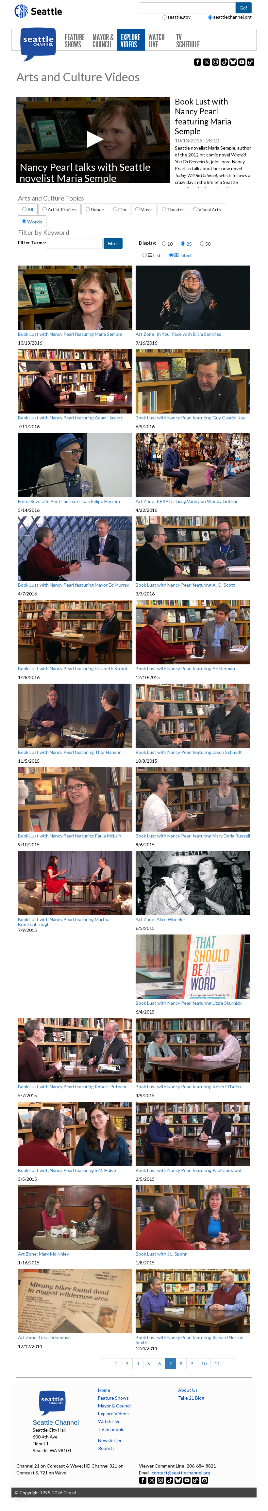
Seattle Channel (56, 1422)
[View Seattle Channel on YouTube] (187, 1479)
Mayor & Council (103, 41)
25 (189, 244)
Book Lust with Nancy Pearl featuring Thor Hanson (70, 752)
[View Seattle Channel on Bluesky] (178, 1479)
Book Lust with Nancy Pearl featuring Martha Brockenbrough (63, 922)
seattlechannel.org (232, 17)
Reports (106, 1448)
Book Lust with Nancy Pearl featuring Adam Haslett (70, 417)
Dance (97, 209)
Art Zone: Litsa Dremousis (45, 1337)
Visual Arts (209, 209)
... (105, 1363)
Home (104, 1390)
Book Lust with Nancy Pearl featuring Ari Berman (185, 668)
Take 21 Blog (191, 1398)
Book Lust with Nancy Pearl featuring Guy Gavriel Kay (190, 417)
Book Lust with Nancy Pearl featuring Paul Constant (189, 1170)
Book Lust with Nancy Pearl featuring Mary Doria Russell (193, 835)
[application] (93, 140)
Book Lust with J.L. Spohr (161, 1254)
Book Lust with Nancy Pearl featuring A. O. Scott (185, 585)
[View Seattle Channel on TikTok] (169, 1479)
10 (170, 244)
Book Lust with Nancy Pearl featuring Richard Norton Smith (189, 1340)
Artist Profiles (62, 209)
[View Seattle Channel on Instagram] (161, 1479)
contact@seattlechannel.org (181, 1472)
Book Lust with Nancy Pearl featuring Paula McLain (69, 835)
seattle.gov (179, 17)
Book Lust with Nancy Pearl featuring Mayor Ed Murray (73, 585)
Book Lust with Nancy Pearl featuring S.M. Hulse (67, 1170)
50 (207, 244)
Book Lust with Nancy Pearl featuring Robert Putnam (72, 1086)
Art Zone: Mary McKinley (43, 1254)
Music (147, 209)
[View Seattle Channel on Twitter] (152, 1479)
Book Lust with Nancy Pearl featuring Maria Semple (70, 334)
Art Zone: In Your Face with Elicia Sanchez (178, 334)
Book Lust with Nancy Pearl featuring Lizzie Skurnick (189, 1003)
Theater (175, 209)
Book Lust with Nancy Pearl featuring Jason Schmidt (189, 752)
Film (122, 209)
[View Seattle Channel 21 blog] (196, 1479)
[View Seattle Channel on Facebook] (143, 1479)
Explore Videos (130, 41)
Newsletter (110, 1440)
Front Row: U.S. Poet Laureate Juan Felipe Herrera (69, 501)
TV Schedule (188, 41)
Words (34, 221)
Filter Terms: (32, 242)
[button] (93, 139)
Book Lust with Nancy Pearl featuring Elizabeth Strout (73, 668)
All (30, 209)
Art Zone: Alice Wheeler (160, 919)
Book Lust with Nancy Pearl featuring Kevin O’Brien (188, 1086)
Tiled (184, 255)
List (156, 255)
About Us (188, 1390)
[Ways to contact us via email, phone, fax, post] (205, 1479)
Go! (243, 7)
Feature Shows (75, 41)
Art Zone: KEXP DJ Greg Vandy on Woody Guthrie (187, 501)
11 (217, 1363)
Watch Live (156, 41)
